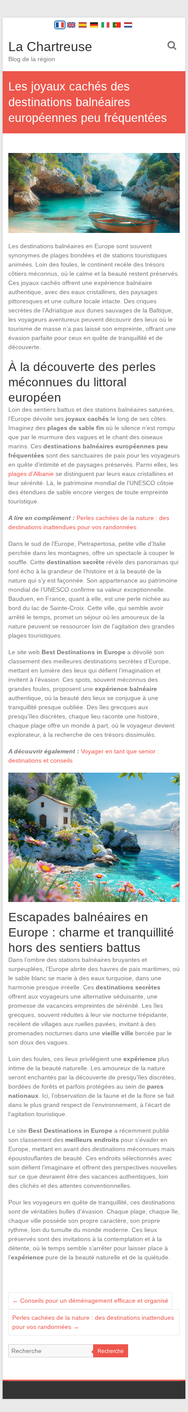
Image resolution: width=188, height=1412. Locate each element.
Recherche (110, 1351)
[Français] (60, 25)
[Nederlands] (128, 25)
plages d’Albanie (31, 473)
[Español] (82, 25)
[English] (71, 25)
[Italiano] (105, 25)
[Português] (116, 25)
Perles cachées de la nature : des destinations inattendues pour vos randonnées (93, 1322)
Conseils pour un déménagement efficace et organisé (90, 1300)
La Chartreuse (50, 46)
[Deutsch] (94, 25)
